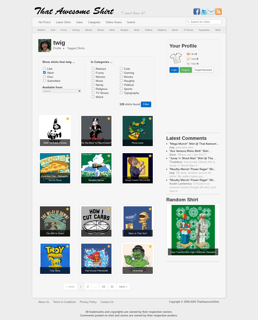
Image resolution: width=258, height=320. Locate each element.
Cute (53, 30)
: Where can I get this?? (187, 154)
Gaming (76, 30)
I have (193, 63)
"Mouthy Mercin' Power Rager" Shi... (192, 169)
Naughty (124, 30)
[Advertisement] (97, 195)
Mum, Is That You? (138, 233)
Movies (101, 30)
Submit (131, 22)
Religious (162, 30)
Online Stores (114, 22)
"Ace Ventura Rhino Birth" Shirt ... (190, 151)
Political (148, 30)
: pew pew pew (181, 147)
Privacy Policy (88, 301)
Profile (57, 48)
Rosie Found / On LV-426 (137, 180)
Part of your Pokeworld (96, 270)
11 (112, 286)
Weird (218, 30)
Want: (50, 72)
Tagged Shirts (76, 48)
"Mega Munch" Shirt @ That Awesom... (194, 143)
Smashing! (138, 270)
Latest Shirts (63, 22)
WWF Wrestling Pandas (55, 143)
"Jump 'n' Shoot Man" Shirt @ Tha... (192, 158)
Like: (50, 68)
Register (186, 70)
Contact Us (107, 301)
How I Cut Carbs (96, 233)
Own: (50, 76)
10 (103, 286)
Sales (79, 22)
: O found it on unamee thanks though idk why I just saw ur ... (192, 187)
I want (193, 59)
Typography (204, 30)
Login (174, 70)
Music (112, 30)
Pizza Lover (138, 143)
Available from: (52, 87)
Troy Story (55, 270)
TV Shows (188, 30)
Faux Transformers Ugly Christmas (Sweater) (193, 252)
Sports (175, 30)
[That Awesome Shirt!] (74, 13)
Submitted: (54, 80)
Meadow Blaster (96, 180)
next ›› (123, 286)
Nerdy (136, 30)
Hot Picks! (44, 22)
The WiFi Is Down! (55, 233)
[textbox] (204, 22)
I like (192, 54)
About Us (43, 301)
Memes (88, 30)
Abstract (41, 30)
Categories (94, 22)
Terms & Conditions (64, 301)
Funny (64, 30)
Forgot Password (203, 70)
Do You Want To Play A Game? (96, 143)
